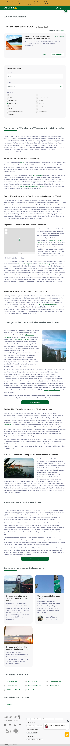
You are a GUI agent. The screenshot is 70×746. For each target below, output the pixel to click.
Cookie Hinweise (31, 739)
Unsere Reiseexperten (32, 732)
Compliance (39, 739)
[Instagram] (10, 725)
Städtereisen (42, 109)
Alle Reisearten (13, 95)
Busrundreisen (13, 100)
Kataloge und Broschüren (48, 719)
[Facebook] (5, 725)
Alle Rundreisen (13, 97)
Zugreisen (12, 114)
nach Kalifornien (37, 175)
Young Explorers (43, 111)
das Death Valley (38, 186)
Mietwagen (12, 106)
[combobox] (63, 30)
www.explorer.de (63, 1)
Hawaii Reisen (12, 686)
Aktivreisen (41, 95)
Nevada (9, 704)
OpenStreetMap (26, 253)
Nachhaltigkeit (39, 725)
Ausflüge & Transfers (44, 97)
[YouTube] (20, 725)
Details (45, 54)
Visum (28, 719)
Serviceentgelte (59, 719)
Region (9, 83)
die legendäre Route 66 (52, 390)
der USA (23, 162)
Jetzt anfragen (57, 54)
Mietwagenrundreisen (44, 106)
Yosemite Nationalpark (24, 186)
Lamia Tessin (51, 617)
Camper (41, 100)
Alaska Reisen (12, 682)
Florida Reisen (33, 682)
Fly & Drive (41, 103)
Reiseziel (10, 72)
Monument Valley (44, 264)
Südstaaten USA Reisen (15, 690)
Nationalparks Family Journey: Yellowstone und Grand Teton (37, 37)
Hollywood (7, 424)
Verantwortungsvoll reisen (16, 111)
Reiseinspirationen (36, 719)
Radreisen (12, 109)
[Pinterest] (15, 725)
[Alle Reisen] (61, 8)
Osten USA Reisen (56, 686)
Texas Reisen (32, 690)
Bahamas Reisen (55, 682)
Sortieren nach (54, 30)
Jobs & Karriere (30, 725)
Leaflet (19, 253)
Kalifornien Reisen (34, 686)
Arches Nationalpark (24, 264)
